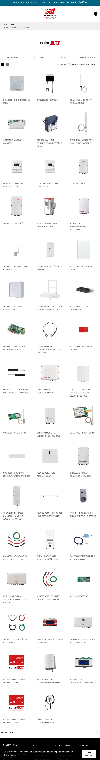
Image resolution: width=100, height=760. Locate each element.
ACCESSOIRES (37, 57)
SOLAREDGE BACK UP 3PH (14, 223)
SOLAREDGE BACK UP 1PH (80, 183)
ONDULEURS (12, 57)
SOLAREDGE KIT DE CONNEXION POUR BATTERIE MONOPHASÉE (49, 349)
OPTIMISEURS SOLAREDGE (48, 100)
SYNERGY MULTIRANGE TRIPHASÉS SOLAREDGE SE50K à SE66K (16, 599)
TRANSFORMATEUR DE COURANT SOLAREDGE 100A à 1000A (49, 143)
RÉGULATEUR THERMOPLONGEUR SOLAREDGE (78, 226)
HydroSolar (7, 732)
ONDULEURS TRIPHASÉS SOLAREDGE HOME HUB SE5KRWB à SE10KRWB (13, 516)
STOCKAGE (62, 57)
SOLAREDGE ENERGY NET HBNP (83, 433)
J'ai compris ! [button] (89, 753)
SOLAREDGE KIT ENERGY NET (15, 433)
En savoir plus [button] (10, 755)
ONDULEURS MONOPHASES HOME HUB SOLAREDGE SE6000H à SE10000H (81, 392)
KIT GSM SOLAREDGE (79, 596)
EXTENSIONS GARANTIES (87, 57)
